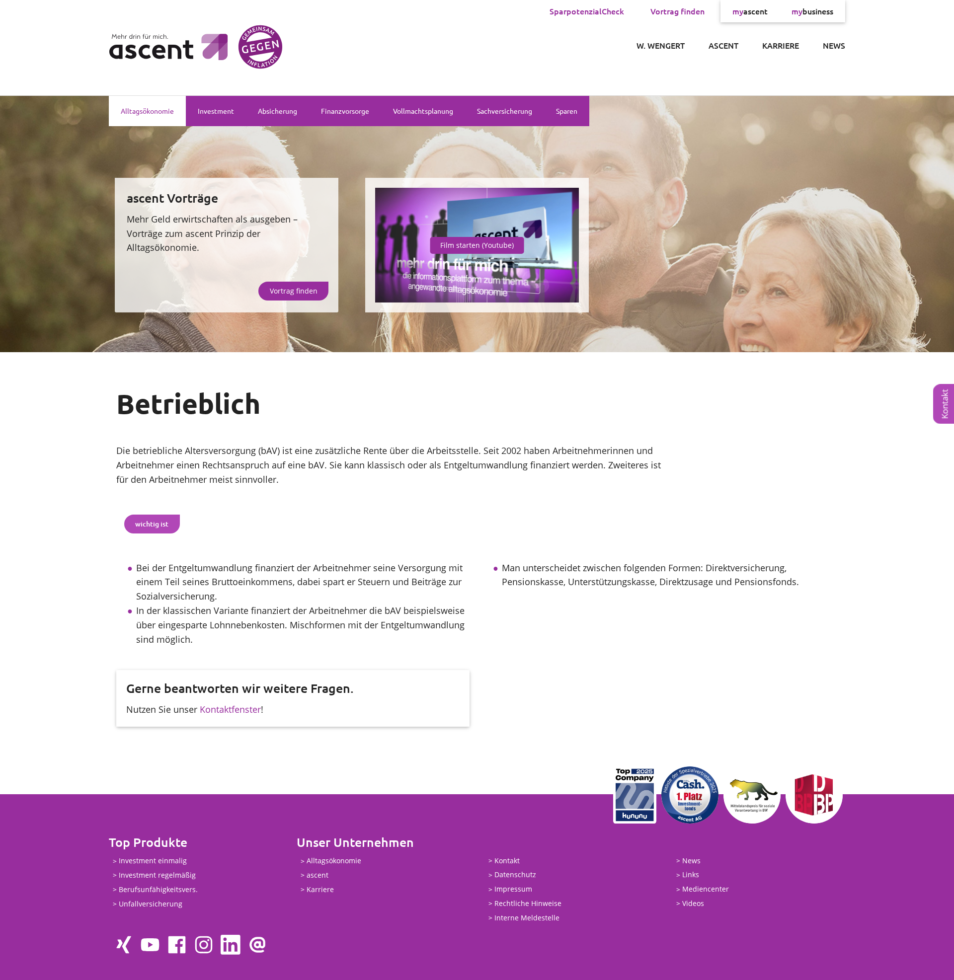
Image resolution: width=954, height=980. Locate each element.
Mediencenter (705, 889)
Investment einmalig (153, 861)
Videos (693, 903)
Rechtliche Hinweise (527, 903)
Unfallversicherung (150, 903)
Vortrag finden (677, 10)
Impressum (513, 889)
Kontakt (507, 860)
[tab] (152, 524)
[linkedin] (230, 944)
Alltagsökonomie (147, 110)
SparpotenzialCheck (587, 10)
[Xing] (123, 944)
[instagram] (203, 944)
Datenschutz (515, 875)
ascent (750, 10)
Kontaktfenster (230, 709)
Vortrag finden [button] (294, 291)
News (834, 45)
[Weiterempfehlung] (257, 944)
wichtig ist (151, 523)
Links (690, 875)
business (812, 10)
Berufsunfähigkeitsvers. (158, 889)
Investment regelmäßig (157, 875)
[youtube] (150, 944)
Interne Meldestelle (526, 917)
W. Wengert (660, 45)
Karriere (780, 45)
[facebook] (176, 944)
